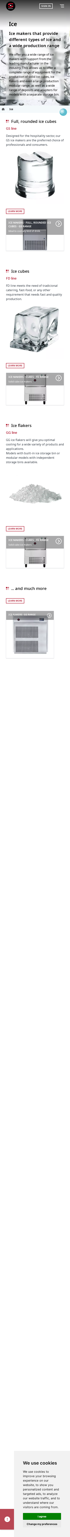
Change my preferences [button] (42, 1524)
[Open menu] (62, 6)
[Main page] (10, 6)
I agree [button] (42, 1516)
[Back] (57, 6)
